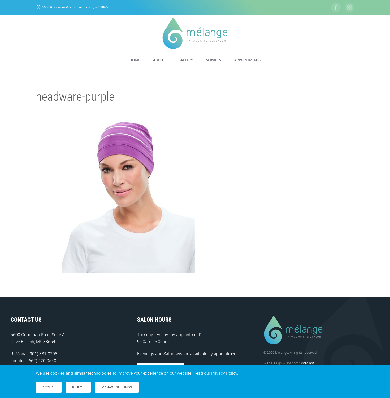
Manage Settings (116, 387)
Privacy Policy (224, 373)
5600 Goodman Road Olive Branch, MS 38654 (76, 7)
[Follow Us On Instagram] (349, 7)
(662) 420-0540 (41, 360)
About (159, 60)
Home (134, 60)
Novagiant (306, 363)
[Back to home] (195, 33)
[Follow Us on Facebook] (336, 7)
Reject (78, 387)
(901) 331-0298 (42, 353)
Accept (48, 387)
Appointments (247, 60)
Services (213, 60)
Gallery (185, 60)
